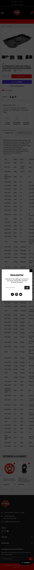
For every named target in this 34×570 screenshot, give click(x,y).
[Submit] (27, 287)
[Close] (30, 270)
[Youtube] (16, 294)
